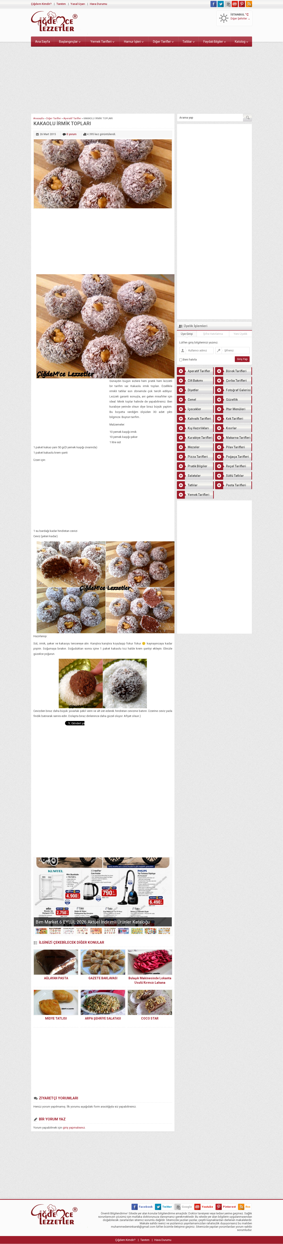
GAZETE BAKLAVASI (102, 978)
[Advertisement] (141, 79)
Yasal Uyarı (78, 4)
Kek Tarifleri (234, 418)
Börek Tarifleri (236, 371)
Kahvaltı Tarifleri (199, 418)
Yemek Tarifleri (101, 41)
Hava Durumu (98, 4)
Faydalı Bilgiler (213, 41)
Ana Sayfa (42, 41)
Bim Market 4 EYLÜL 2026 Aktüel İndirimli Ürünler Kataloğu (93, 922)
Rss (247, 1206)
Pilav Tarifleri (235, 447)
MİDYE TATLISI (56, 1018)
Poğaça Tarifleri (237, 456)
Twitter (167, 1206)
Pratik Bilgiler (197, 466)
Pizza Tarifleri (198, 456)
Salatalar (194, 475)
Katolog (240, 41)
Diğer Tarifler (162, 41)
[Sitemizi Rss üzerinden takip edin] (249, 4)
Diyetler (193, 390)
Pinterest (229, 1206)
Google (187, 1206)
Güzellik (232, 399)
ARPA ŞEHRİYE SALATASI (103, 1018)
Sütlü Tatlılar (235, 475)
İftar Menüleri (235, 409)
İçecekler (194, 409)
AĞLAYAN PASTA (56, 978)
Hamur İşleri (132, 41)
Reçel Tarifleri (236, 466)
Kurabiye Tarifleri (200, 437)
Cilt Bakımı (195, 380)
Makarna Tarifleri (238, 437)
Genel (192, 399)
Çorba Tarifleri (236, 380)
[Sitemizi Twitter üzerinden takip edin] (221, 4)
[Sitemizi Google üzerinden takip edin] (228, 4)
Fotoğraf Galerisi (238, 390)
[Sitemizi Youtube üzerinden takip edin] (235, 4)
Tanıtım (61, 4)
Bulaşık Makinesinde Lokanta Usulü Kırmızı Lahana (149, 980)
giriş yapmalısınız (74, 1127)
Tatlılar (187, 41)
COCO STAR (150, 1018)
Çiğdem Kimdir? (41, 4)
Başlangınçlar (68, 41)
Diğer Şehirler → (240, 18)
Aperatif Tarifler (72, 118)
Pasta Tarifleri (236, 485)
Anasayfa (38, 118)
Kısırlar (231, 428)
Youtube (207, 1206)
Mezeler (194, 447)
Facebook (146, 1206)
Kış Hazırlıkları (198, 428)
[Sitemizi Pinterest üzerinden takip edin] (242, 4)
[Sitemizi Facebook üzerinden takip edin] (213, 4)
